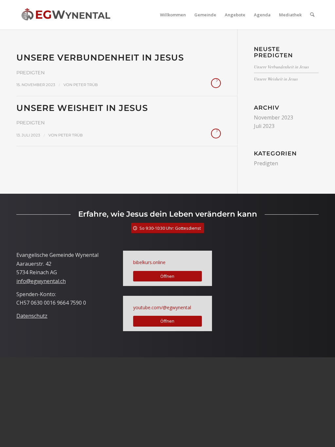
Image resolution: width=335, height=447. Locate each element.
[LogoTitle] (65, 15)
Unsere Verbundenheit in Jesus (100, 57)
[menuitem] (173, 14)
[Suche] (312, 14)
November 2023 (273, 117)
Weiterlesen (216, 83)
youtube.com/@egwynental (162, 307)
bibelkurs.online (149, 262)
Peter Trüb (85, 84)
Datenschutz (31, 315)
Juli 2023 (264, 126)
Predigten (30, 73)
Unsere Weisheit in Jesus (82, 108)
